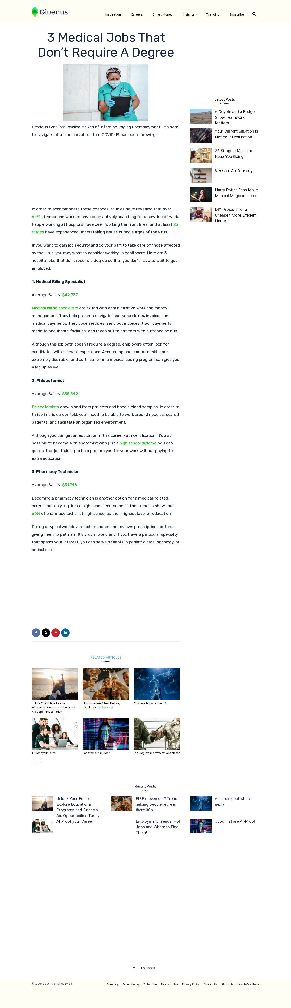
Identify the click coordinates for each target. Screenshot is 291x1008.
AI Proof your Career (44, 753)
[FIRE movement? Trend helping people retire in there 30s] (106, 684)
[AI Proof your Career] (55, 734)
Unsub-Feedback (248, 984)
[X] (46, 632)
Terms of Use (169, 984)
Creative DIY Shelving (234, 170)
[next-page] (41, 762)
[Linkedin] (65, 632)
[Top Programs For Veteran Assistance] (157, 734)
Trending (212, 14)
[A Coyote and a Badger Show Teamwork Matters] (201, 116)
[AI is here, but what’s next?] (157, 684)
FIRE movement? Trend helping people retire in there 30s (156, 804)
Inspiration (113, 14)
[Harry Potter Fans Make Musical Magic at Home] (201, 194)
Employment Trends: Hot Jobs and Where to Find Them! (158, 827)
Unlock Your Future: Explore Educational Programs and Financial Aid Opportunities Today (54, 707)
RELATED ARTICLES (105, 657)
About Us (227, 984)
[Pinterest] (55, 632)
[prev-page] (34, 762)
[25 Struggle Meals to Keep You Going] (201, 155)
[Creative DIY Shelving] (201, 175)
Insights (188, 14)
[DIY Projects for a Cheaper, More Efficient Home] (201, 214)
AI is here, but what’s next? (150, 703)
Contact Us (211, 984)
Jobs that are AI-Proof (96, 753)
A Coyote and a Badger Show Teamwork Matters (235, 117)
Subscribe (237, 14)
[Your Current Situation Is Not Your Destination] (201, 135)
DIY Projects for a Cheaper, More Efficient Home (235, 215)
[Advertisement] (106, 174)
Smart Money (163, 14)
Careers (137, 14)
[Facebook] (36, 632)
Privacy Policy (191, 984)
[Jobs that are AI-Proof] (106, 734)
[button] (254, 14)
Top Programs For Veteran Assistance (157, 753)
